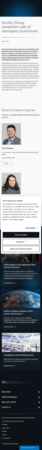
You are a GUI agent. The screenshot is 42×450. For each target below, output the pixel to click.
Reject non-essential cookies (21, 249)
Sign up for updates (28, 447)
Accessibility (6, 438)
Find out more (9, 283)
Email (6, 163)
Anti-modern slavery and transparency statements (18, 418)
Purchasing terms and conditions (13, 421)
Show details (30, 228)
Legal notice (6, 428)
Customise (20, 242)
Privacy (4, 435)
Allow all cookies (21, 235)
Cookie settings (18, 219)
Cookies (4, 431)
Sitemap (4, 424)
